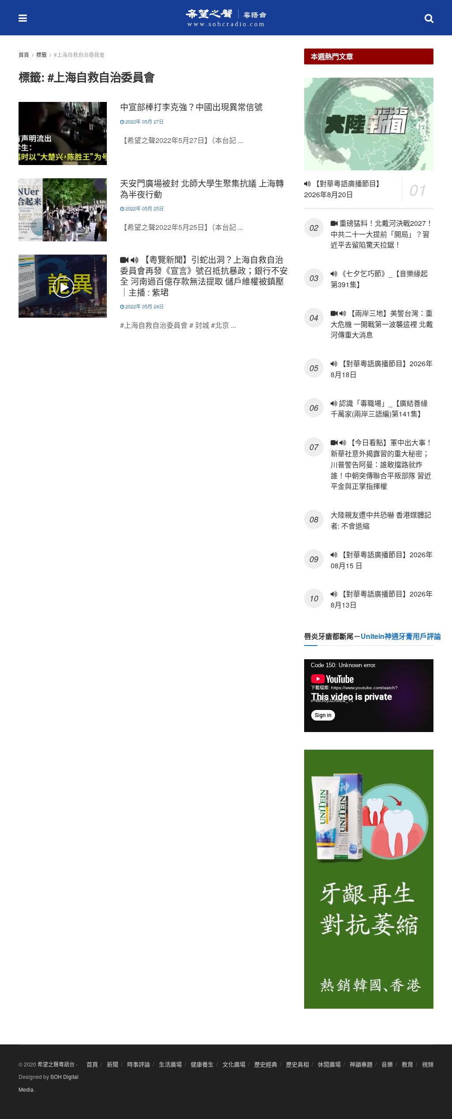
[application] (368, 695)
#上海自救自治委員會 (79, 54)
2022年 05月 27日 (144, 121)
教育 (407, 1064)
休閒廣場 (329, 1064)
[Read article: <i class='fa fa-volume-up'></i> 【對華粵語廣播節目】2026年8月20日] (368, 124)
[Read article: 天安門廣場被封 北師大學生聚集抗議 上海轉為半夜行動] (63, 209)
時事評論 (138, 1064)
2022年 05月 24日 (144, 306)
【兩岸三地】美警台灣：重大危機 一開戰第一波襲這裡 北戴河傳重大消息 (382, 324)
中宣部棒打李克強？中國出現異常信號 (191, 107)
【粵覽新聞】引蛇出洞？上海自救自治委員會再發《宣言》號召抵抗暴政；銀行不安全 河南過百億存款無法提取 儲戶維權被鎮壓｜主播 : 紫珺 (204, 275)
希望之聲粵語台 (56, 1064)
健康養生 (202, 1064)
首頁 (24, 54)
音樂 (387, 1064)
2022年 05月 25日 (144, 208)
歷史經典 (265, 1064)
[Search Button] (429, 17)
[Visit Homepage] (226, 17)
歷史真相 (297, 1064)
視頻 (427, 1064)
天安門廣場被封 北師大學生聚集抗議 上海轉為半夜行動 (202, 188)
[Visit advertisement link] (368, 879)
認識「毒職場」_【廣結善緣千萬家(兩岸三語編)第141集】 (379, 408)
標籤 (41, 54)
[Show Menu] (23, 17)
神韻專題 (361, 1064)
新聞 (112, 1064)
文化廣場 (233, 1064)
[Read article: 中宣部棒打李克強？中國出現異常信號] (63, 133)
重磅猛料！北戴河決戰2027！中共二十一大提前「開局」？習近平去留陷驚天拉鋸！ (382, 234)
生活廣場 (170, 1064)
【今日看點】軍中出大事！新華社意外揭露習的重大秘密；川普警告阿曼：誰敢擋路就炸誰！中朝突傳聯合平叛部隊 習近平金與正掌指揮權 (382, 464)
